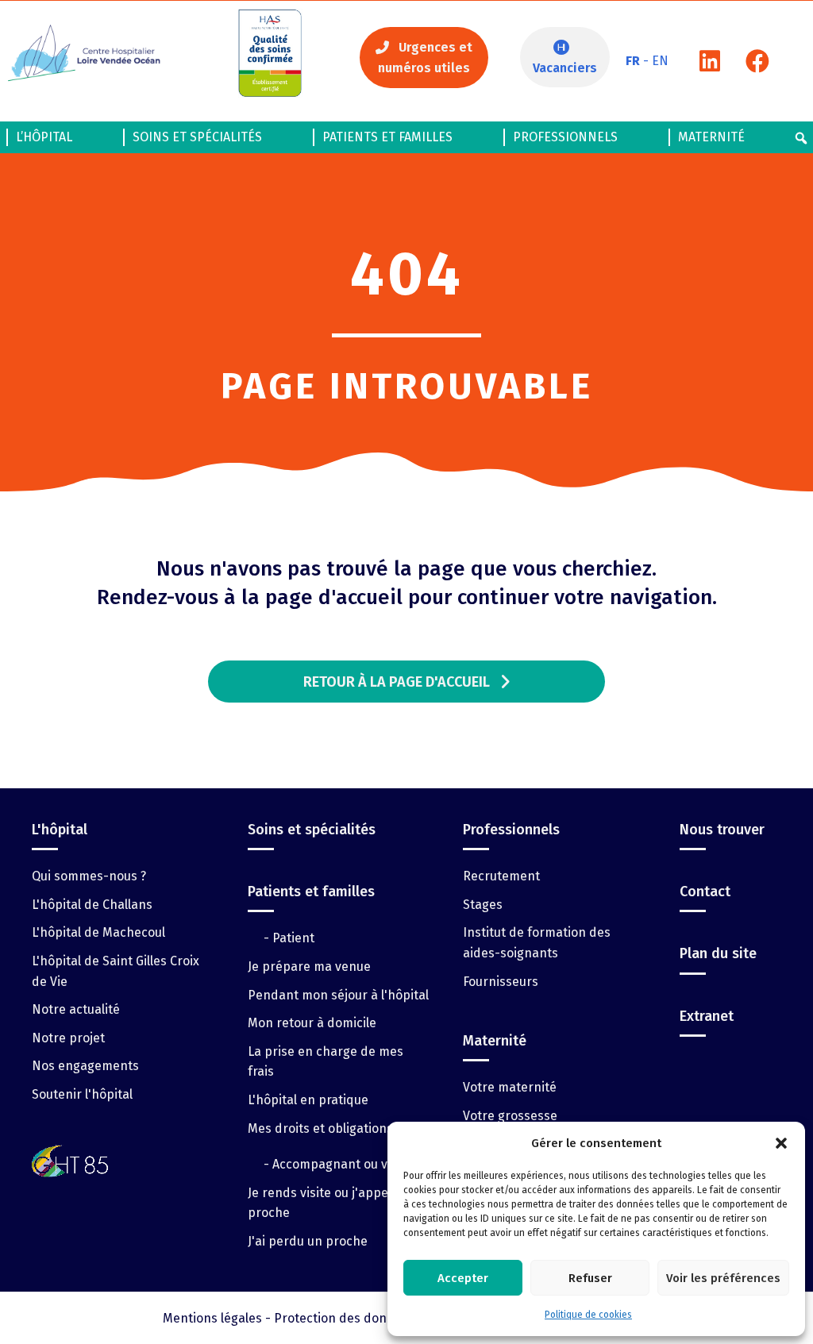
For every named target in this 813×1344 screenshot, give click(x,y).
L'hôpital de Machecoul (98, 932)
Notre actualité (76, 1009)
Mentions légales (212, 1318)
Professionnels (565, 136)
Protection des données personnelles (384, 1318)
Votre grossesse (510, 1115)
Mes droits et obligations (320, 1128)
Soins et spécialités (197, 136)
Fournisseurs (500, 981)
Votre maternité (510, 1087)
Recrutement (501, 876)
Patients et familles (387, 136)
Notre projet (68, 1038)
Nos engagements (85, 1065)
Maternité (711, 136)
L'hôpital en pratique (308, 1099)
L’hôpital (44, 136)
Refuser (590, 1278)
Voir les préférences (723, 1278)
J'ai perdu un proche (308, 1241)
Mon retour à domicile (312, 1022)
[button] (781, 1143)
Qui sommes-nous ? (89, 876)
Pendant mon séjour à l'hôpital (338, 995)
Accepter (462, 1278)
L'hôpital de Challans (92, 904)
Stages (483, 904)
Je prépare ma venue (309, 966)
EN (660, 60)
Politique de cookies (588, 1314)
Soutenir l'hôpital (82, 1094)
